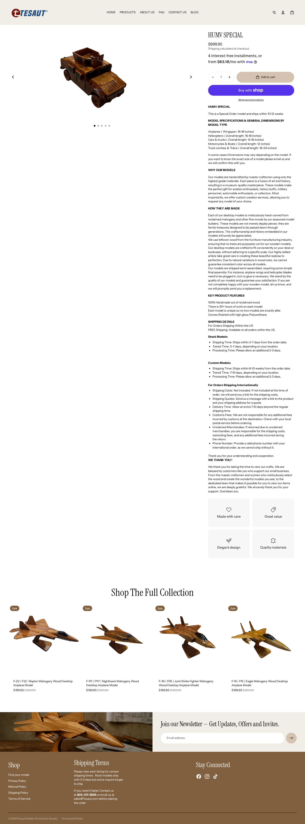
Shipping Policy (18, 793)
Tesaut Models (25, 818)
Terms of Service (19, 799)
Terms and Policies (72, 818)
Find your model (18, 775)
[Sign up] (291, 738)
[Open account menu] (283, 12)
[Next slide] (192, 77)
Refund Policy (17, 787)
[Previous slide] (11, 77)
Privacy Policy (17, 781)
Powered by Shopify (46, 818)
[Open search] (274, 12)
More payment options (251, 99)
